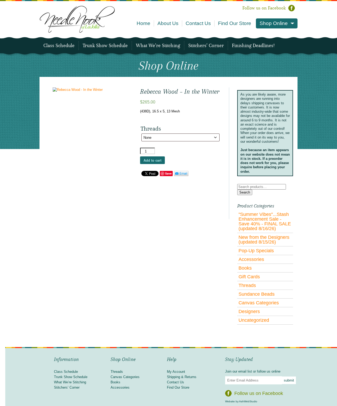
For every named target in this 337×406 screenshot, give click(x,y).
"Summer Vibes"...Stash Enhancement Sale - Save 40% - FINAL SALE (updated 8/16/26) (265, 221)
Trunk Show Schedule (105, 45)
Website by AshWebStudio (241, 401)
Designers (249, 311)
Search (244, 192)
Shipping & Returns (181, 377)
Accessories (251, 259)
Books (245, 268)
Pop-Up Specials (256, 250)
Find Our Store (234, 23)
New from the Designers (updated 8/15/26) (264, 240)
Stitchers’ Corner (206, 45)
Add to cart (152, 160)
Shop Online (274, 23)
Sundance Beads (257, 294)
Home (143, 23)
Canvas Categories (259, 302)
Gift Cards (249, 276)
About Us (168, 23)
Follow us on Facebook (264, 8)
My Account (176, 372)
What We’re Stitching (158, 45)
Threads (247, 285)
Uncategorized (254, 320)
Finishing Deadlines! (253, 45)
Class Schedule (59, 45)
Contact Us (198, 23)
